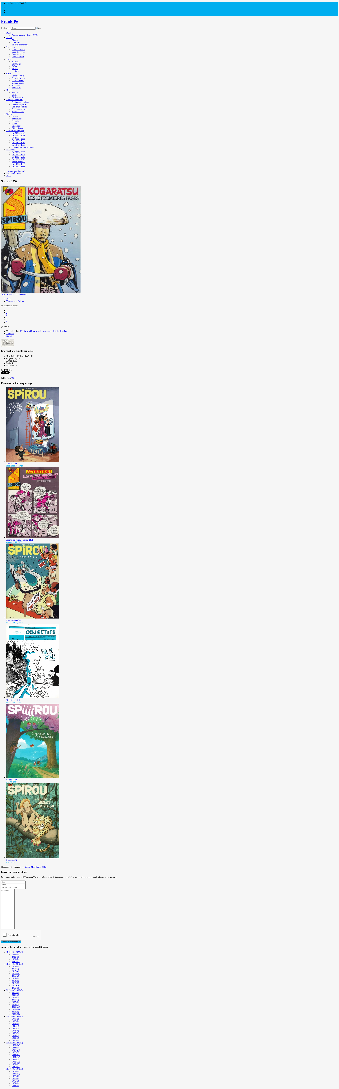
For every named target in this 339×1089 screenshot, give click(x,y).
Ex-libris (15, 71)
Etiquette (15, 121)
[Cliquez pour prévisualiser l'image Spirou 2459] (41, 292)
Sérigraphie (16, 64)
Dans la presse (18, 57)
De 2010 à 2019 (18, 135)
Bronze (15, 116)
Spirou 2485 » (41, 867)
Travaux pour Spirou (15, 130)
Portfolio (15, 61)
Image (9, 59)
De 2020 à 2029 (18, 133)
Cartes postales (18, 76)
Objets (9, 114)
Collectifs (16, 42)
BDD (8, 33)
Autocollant (16, 119)
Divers (9, 90)
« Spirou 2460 (29, 867)
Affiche (15, 68)
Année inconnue (18, 161)
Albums (15, 40)
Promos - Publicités (14, 99)
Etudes (14, 95)
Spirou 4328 (11, 780)
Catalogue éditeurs (19, 107)
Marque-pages (18, 83)
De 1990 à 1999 (18, 140)
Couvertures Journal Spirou (23, 147)
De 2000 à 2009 (18, 138)
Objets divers (17, 128)
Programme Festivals (20, 102)
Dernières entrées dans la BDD (25, 35)
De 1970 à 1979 (18, 145)
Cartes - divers (18, 80)
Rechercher (6, 28)
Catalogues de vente (20, 109)
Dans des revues (18, 52)
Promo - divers (18, 111)
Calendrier (16, 126)
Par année (10, 150)
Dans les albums (18, 49)
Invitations (16, 85)
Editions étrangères (20, 45)
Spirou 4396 (11, 463)
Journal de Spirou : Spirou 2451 (19, 540)
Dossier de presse (19, 104)
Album (9, 37)
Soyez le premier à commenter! (14, 294)
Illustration (10, 47)
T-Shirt (14, 123)
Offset (14, 66)
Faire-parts (16, 88)
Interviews (16, 92)
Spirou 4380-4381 (14, 620)
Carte (8, 73)
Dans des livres (18, 54)
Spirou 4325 (11, 860)
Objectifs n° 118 (13, 700)
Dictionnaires (17, 97)
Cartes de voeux (18, 78)
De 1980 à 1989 (18, 142)
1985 (8, 299)
